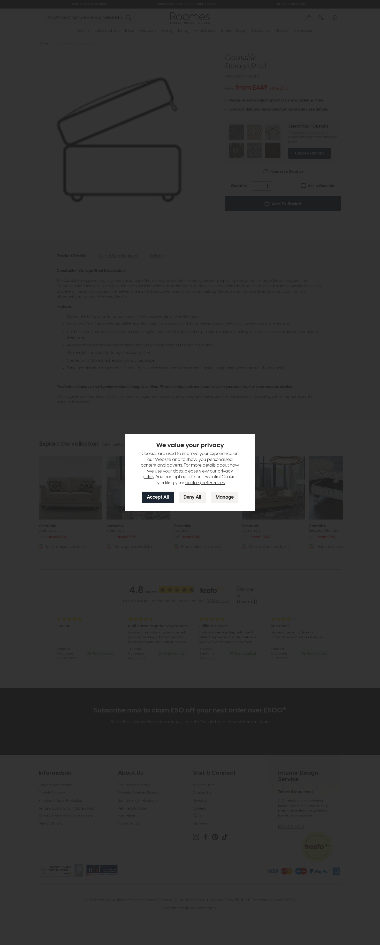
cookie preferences (205, 483)
